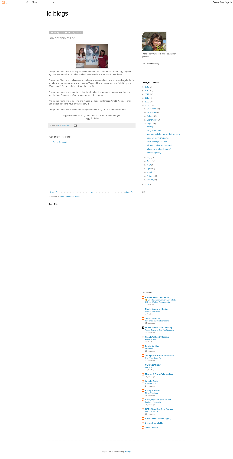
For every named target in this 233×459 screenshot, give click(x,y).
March (150, 172)
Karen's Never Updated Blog (158, 297)
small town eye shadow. (157, 142)
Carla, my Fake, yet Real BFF (158, 400)
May (149, 165)
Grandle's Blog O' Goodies (157, 337)
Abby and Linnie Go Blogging (158, 418)
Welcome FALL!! (151, 411)
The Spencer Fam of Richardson (159, 355)
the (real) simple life (154, 423)
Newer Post (54, 192)
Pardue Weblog (152, 346)
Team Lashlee (151, 428)
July (149, 157)
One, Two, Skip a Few (153, 358)
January (150, 180)
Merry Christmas (151, 393)
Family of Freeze (152, 390)
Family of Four (150, 339)
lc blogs (57, 13)
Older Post (129, 192)
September (152, 120)
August (150, 123)
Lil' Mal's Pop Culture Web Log (158, 328)
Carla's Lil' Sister (153, 365)
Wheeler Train (151, 381)
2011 (147, 94)
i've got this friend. (154, 130)
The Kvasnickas (152, 318)
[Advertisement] (92, 167)
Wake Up (148, 367)
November (151, 112)
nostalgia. (151, 127)
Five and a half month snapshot (157, 321)
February (151, 176)
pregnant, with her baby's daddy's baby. (163, 134)
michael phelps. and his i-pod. (159, 145)
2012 (147, 91)
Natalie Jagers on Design (156, 309)
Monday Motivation (152, 311)
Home (92, 192)
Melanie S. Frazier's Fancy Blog (159, 374)
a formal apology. (154, 153)
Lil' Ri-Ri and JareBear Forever (159, 409)
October (150, 116)
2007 (147, 184)
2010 (147, 98)
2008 (147, 105)
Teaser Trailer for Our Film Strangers (159, 330)
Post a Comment (60, 142)
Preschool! (149, 349)
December (151, 109)
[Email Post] (75, 125)
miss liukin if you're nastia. (158, 138)
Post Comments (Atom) (70, 197)
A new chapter (150, 384)
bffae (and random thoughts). (159, 149)
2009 (147, 102)
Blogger (128, 451)
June (149, 161)
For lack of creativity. (153, 402)
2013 (147, 87)
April (149, 169)
